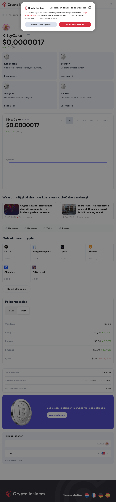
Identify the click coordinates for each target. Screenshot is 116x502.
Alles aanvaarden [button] (75, 24)
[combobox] (89, 7)
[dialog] (58, 16)
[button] (41, 24)
